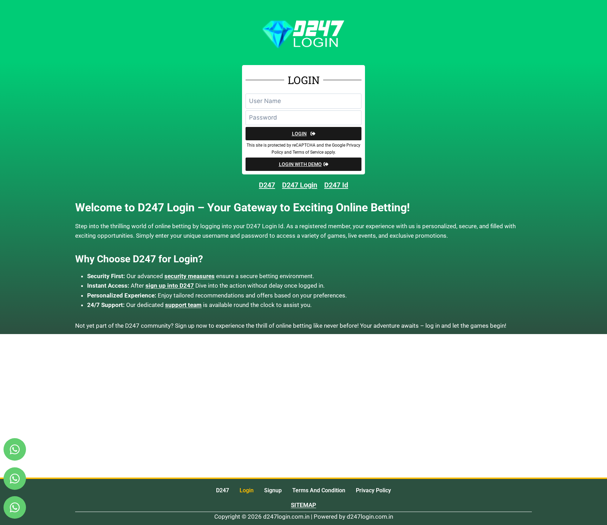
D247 (222, 490)
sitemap (303, 504)
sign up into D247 (169, 285)
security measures (189, 276)
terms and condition (318, 490)
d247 (267, 185)
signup (273, 490)
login (247, 490)
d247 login (299, 185)
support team (183, 304)
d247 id (336, 185)
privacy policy (373, 490)
